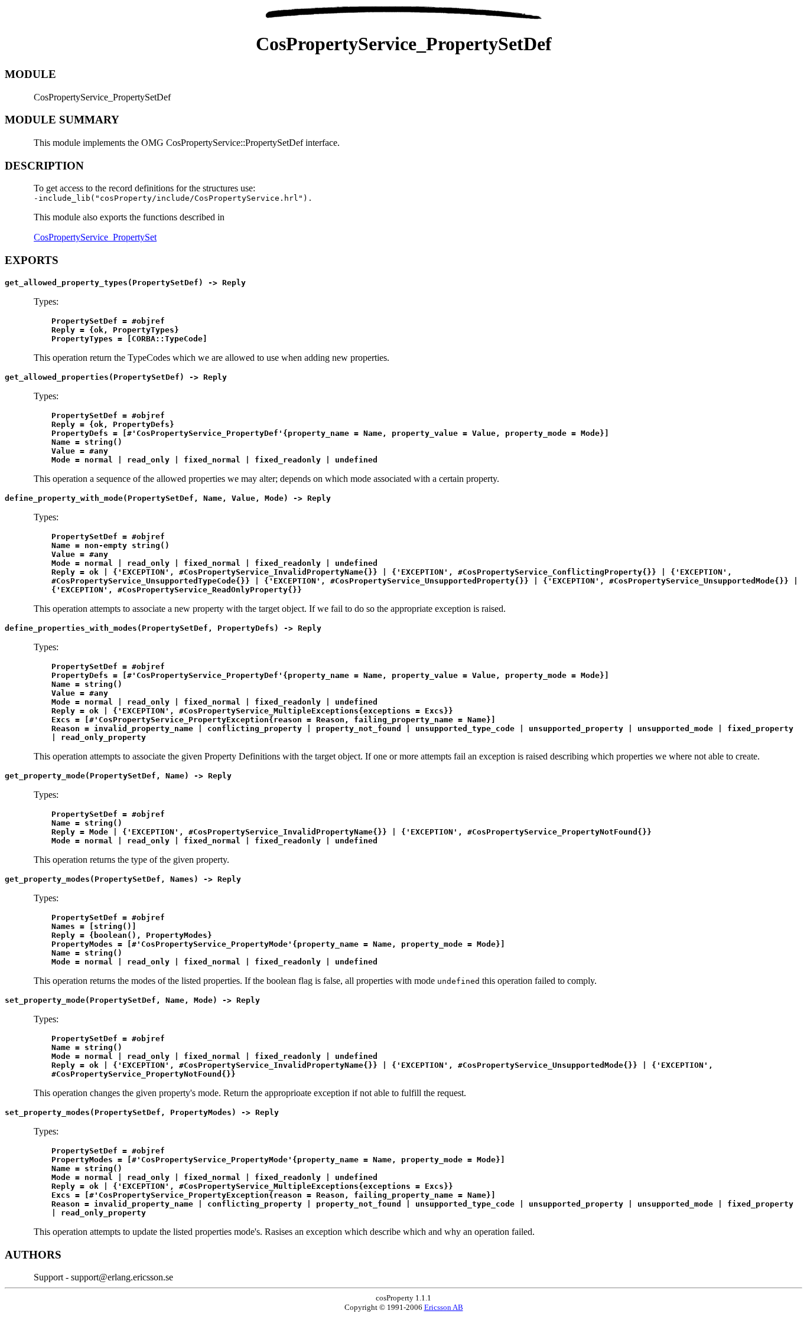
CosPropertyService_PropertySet (95, 237)
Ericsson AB (443, 1307)
